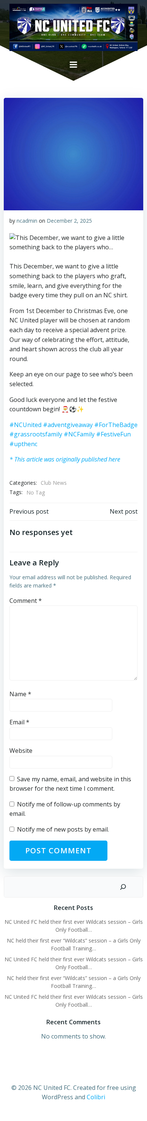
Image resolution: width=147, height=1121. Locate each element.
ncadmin (27, 220)
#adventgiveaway (68, 425)
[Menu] (73, 64)
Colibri (96, 1097)
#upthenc (23, 444)
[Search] (123, 887)
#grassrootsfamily (35, 434)
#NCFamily (79, 434)
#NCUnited (25, 425)
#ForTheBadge (116, 425)
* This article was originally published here (64, 459)
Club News (54, 482)
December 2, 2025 (69, 220)
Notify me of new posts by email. (63, 829)
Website (20, 750)
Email (19, 722)
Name (20, 694)
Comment (25, 600)
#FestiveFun (113, 434)
